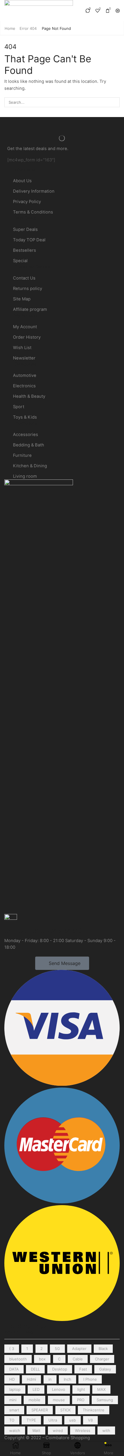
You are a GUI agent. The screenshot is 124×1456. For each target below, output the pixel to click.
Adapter (79, 1348)
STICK (65, 1410)
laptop (14, 1389)
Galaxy (105, 1369)
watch (14, 1430)
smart (14, 1410)
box (42, 1359)
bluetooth (18, 1359)
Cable (78, 1359)
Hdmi (31, 1379)
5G (57, 1348)
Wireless (82, 1430)
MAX (101, 1389)
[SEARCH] (115, 102)
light (81, 1389)
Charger (102, 1359)
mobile (34, 1399)
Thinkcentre (93, 1410)
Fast (83, 1369)
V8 (90, 1420)
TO (11, 1420)
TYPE (31, 1420)
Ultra (52, 1420)
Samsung (105, 1399)
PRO (80, 1399)
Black (103, 1348)
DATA (14, 1369)
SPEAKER (39, 1410)
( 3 (11, 1348)
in (50, 1379)
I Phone (90, 1379)
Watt (36, 1430)
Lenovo (58, 1389)
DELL (35, 1369)
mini (12, 1399)
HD (12, 1379)
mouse (59, 1399)
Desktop (59, 1369)
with (106, 1430)
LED (36, 1389)
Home (10, 28)
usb (72, 1420)
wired (58, 1430)
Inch (67, 1379)
